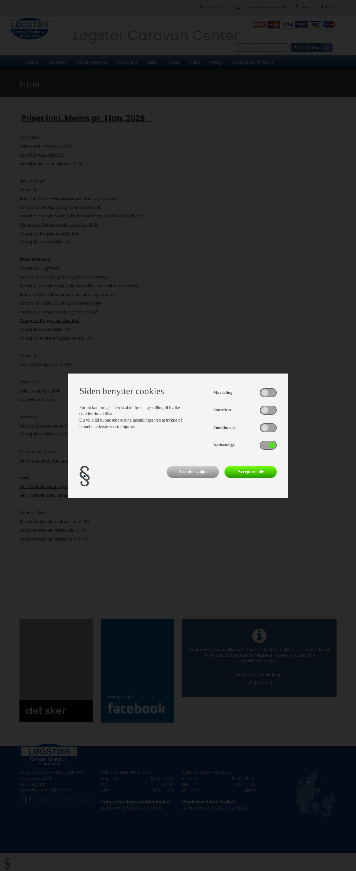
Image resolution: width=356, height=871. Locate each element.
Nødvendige (224, 445)
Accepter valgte (192, 471)
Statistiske (222, 410)
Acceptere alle (251, 471)
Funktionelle (224, 427)
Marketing (223, 392)
